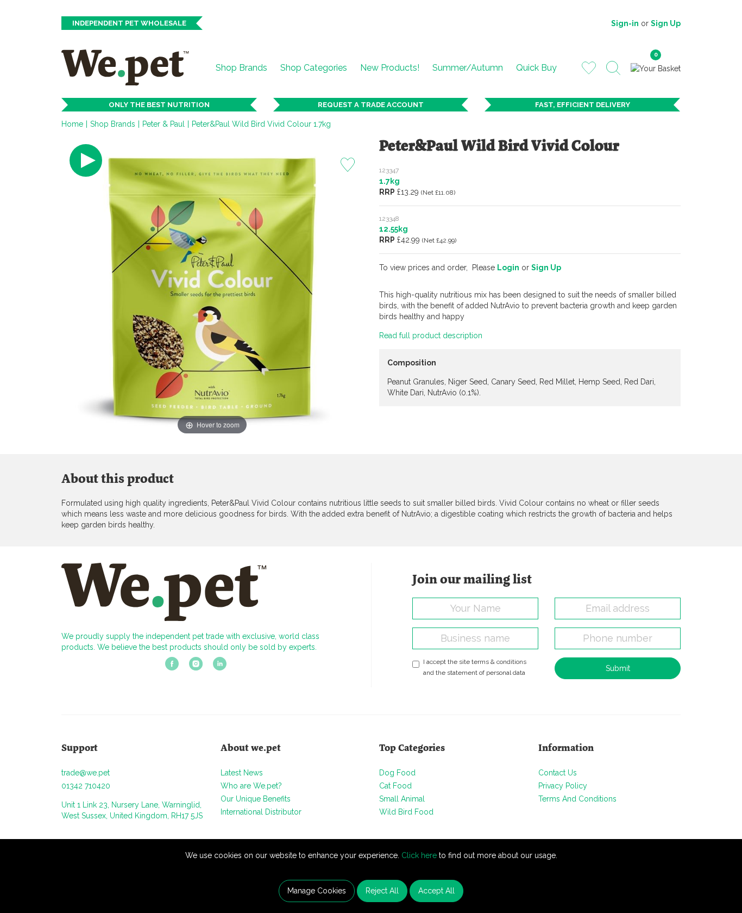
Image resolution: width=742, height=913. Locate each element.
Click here (419, 855)
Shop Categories (313, 68)
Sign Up (666, 23)
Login (508, 267)
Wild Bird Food (406, 812)
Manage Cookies (316, 890)
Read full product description (430, 335)
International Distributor (261, 812)
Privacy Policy (562, 785)
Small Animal (402, 798)
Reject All (382, 890)
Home (72, 124)
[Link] (172, 667)
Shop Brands (241, 68)
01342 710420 (85, 785)
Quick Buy (536, 68)
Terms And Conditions (577, 798)
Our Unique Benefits (256, 798)
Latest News (242, 772)
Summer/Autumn (467, 68)
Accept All (436, 890)
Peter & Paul (163, 124)
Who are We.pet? (251, 785)
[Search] (613, 68)
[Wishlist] (589, 67)
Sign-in (625, 23)
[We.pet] (129, 67)
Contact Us (557, 772)
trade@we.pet (85, 772)
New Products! (389, 68)
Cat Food (395, 785)
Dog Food (397, 772)
